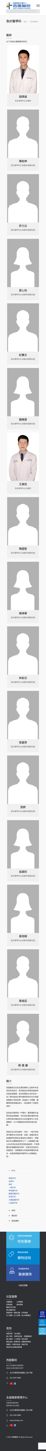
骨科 (10, 1184)
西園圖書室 (28, 1336)
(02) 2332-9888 (15, 1415)
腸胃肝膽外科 (14, 1194)
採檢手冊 (24, 1344)
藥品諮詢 (9, 1342)
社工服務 (9, 1315)
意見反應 (24, 1339)
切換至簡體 (23, 1285)
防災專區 (17, 1333)
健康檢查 (9, 1313)
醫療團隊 (25, 1274)
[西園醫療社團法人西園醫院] (21, 5)
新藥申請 (17, 1342)
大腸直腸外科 (14, 1200)
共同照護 (24, 1313)
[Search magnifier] (38, 11)
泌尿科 (11, 1181)
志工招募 (17, 1315)
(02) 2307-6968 (15, 1378)
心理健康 (20, 1302)
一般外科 (12, 1187)
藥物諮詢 (24, 1258)
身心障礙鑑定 (26, 1315)
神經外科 (12, 1178)
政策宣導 (9, 1333)
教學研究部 (18, 1336)
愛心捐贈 (9, 1339)
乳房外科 (12, 1197)
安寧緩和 (9, 1304)
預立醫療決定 (11, 1310)
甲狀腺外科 (13, 1191)
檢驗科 (8, 1344)
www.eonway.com (16, 1420)
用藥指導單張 (26, 1342)
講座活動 (17, 1313)
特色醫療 (24, 1241)
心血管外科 (13, 1203)
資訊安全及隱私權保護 (14, 1347)
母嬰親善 (9, 1302)
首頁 (25, 22)
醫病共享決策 (11, 1307)
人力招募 (17, 1339)
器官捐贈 (20, 1304)
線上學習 (9, 1336)
